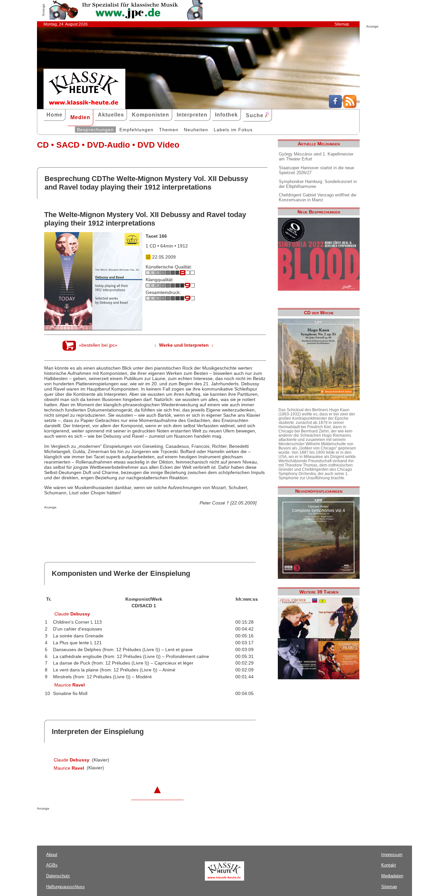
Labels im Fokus (233, 129)
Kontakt (388, 865)
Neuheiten (196, 129)
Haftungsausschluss (65, 886)
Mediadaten (392, 875)
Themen (168, 129)
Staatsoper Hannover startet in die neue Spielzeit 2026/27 (316, 170)
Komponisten (150, 115)
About (51, 854)
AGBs (52, 865)
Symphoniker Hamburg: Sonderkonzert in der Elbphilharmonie (318, 184)
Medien (80, 117)
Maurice (69, 684)
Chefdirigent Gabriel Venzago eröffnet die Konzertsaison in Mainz (317, 197)
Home (54, 115)
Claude (72, 613)
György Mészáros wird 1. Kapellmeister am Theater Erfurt (316, 156)
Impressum (391, 854)
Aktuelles (111, 115)
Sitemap (341, 24)
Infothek (226, 115)
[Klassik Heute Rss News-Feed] (349, 106)
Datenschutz (58, 875)
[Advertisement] (120, 522)
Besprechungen (95, 129)
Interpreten (192, 115)
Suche (255, 115)
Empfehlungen (136, 129)
